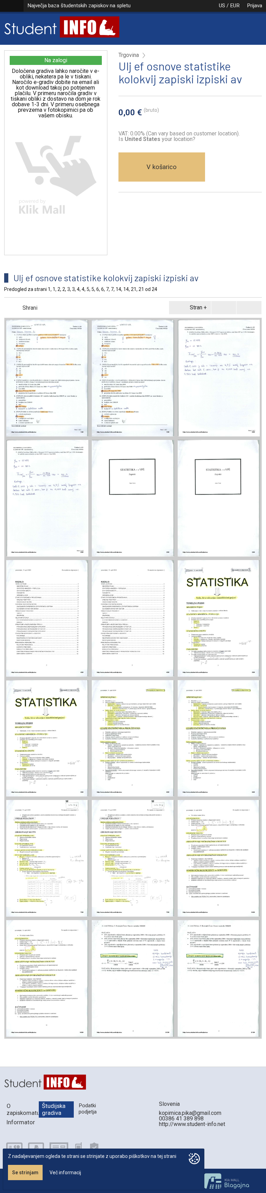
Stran (196, 307)
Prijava (254, 5)
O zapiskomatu (23, 1109)
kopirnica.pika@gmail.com (190, 1113)
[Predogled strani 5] (218, 618)
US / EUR (229, 5)
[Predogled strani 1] (47, 378)
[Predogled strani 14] (218, 858)
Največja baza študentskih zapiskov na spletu (79, 5)
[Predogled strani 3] (133, 498)
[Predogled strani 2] (218, 378)
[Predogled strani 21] (133, 978)
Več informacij (65, 1172)
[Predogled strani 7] (47, 858)
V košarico (162, 166)
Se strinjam (25, 1172)
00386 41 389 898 (181, 1118)
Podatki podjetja (88, 1108)
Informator (21, 1122)
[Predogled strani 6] (133, 738)
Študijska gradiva (53, 1109)
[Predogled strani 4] (47, 618)
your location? (160, 139)
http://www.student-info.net (192, 1124)
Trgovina (128, 55)
